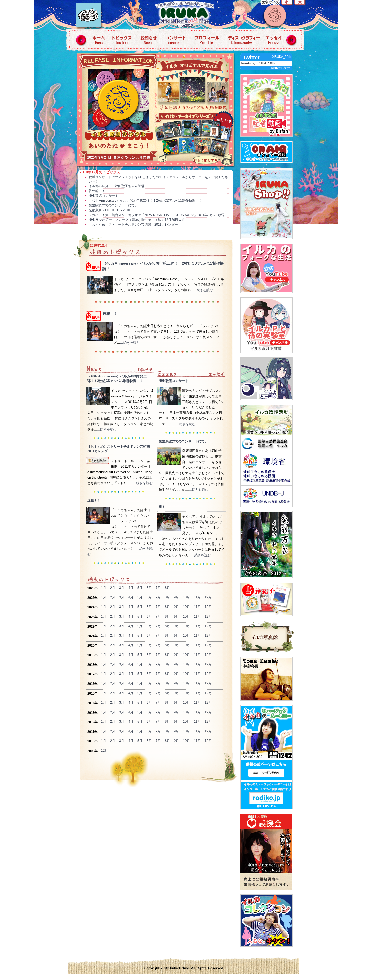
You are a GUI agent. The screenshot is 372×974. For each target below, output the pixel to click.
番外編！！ (97, 191)
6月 (149, 588)
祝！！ (164, 507)
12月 (208, 597)
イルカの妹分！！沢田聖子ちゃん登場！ (118, 186)
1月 (103, 588)
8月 (167, 588)
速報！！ (110, 313)
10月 (186, 597)
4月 (130, 588)
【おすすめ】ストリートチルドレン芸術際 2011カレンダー (133, 224)
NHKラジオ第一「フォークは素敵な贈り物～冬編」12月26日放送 (137, 220)
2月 (112, 588)
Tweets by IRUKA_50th (257, 63)
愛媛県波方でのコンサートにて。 (113, 205)
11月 (197, 597)
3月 (121, 588)
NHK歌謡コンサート (103, 196)
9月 (176, 597)
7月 (158, 588)
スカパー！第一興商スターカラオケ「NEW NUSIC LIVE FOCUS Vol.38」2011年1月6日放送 (156, 215)
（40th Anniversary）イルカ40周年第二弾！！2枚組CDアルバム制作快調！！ (145, 200)
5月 (139, 588)
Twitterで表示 (280, 68)
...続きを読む (203, 290)
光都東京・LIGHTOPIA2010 (109, 210)
